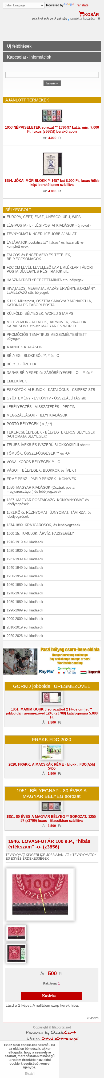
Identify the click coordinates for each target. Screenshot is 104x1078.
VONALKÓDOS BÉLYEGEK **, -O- (34, 462)
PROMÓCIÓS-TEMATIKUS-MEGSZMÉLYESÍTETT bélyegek (47, 337)
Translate (82, 5)
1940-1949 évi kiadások (25, 568)
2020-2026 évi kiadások (25, 636)
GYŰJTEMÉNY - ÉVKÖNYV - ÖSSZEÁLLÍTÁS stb (46, 398)
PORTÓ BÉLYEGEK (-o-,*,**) (29, 424)
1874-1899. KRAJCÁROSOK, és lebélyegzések (43, 525)
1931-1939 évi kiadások (25, 559)
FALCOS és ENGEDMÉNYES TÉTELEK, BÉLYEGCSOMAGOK (39, 257)
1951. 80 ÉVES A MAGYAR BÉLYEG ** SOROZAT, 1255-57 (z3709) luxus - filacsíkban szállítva (51, 819)
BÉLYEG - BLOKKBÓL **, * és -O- (33, 356)
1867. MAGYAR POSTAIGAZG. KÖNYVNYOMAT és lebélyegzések (48, 502)
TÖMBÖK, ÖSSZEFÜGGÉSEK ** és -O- (38, 453)
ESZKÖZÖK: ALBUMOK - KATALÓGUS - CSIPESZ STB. (51, 390)
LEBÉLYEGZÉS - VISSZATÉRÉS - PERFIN (41, 407)
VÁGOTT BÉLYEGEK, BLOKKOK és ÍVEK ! (41, 470)
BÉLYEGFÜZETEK (22, 364)
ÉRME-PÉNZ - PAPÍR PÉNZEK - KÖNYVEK (41, 479)
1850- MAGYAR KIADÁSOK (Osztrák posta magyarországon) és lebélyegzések (40, 489)
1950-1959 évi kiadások (25, 576)
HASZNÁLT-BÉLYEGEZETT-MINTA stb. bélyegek (45, 280)
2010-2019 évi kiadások (25, 627)
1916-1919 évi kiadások (25, 542)
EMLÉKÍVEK (17, 381)
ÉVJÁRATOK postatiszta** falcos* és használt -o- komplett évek (45, 244)
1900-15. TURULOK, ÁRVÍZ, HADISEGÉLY (40, 534)
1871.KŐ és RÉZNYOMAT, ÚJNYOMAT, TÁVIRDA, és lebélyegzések (49, 514)
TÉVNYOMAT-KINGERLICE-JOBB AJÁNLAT (42, 234)
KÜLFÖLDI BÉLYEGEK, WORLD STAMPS (40, 314)
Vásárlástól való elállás (49, 19)
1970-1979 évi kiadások (25, 593)
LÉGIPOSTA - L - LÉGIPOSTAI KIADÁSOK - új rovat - (49, 225)
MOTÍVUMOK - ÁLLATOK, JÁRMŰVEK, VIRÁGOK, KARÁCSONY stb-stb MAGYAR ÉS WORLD (47, 324)
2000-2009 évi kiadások (25, 619)
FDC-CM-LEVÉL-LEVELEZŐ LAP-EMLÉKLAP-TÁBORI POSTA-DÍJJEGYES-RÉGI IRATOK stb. (50, 269)
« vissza (93, 1018)
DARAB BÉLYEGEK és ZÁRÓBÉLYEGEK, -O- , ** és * (50, 373)
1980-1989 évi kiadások (25, 602)
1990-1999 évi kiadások (25, 610)
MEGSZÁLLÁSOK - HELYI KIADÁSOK (37, 415)
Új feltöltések (19, 46)
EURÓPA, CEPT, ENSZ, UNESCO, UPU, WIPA (44, 217)
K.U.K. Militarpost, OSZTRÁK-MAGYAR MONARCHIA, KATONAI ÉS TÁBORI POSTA (49, 303)
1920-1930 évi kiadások (25, 551)
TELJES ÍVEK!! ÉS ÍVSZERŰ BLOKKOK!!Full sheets (48, 445)
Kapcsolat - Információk (29, 57)
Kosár (91, 14)
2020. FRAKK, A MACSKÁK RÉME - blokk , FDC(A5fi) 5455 (52, 766)
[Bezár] (29, 1073)
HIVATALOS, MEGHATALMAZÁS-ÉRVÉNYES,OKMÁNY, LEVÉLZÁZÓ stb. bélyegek (51, 291)
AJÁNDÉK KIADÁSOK (24, 347)
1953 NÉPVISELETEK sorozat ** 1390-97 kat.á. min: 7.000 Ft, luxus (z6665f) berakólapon (52, 129)
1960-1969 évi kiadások (25, 585)
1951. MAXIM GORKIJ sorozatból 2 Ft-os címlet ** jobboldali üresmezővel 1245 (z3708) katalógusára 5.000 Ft (52, 713)
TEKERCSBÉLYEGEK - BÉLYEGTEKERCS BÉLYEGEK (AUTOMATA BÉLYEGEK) (51, 434)
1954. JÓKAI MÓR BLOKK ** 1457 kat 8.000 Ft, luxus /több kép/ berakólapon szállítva (52, 183)
